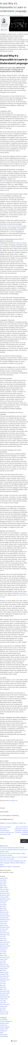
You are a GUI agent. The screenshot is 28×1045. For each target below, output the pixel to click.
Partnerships (3, 1034)
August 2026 (4, 878)
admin (21, 15)
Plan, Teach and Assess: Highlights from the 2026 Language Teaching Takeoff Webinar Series (13, 862)
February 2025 (4, 912)
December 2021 (4, 933)
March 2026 (3, 887)
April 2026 (3, 886)
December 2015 (4, 1004)
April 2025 (3, 908)
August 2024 (4, 921)
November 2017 (4, 976)
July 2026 (3, 880)
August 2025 (4, 901)
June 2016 (3, 1002)
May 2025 (3, 906)
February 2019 (4, 965)
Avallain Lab (22, 823)
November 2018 (4, 966)
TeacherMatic (4, 1036)
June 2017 (3, 983)
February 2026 (4, 889)
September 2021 (5, 934)
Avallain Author (4, 1023)
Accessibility (3, 1019)
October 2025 (4, 897)
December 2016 (4, 991)
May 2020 (3, 953)
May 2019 (3, 963)
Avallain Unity (4, 1029)
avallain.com (14, 800)
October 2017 (4, 978)
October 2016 (4, 995)
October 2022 (4, 929)
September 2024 (5, 919)
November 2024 (5, 916)
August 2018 (3, 968)
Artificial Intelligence (12, 823)
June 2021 (3, 938)
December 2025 (5, 893)
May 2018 (3, 970)
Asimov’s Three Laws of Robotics (11, 226)
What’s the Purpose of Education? (10, 866)
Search (2, 838)
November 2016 (4, 993)
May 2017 (3, 985)
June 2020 (3, 951)
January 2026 (4, 891)
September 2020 (5, 946)
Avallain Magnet (4, 1027)
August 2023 (4, 925)
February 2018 (4, 972)
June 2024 (3, 923)
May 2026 (3, 884)
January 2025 (4, 914)
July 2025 (3, 902)
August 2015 (3, 1006)
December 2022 (5, 927)
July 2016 (3, 1000)
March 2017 (3, 989)
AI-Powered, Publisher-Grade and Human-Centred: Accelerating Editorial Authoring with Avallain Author (13, 849)
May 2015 (3, 1010)
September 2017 (5, 980)
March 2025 (3, 910)
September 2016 (5, 997)
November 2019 (4, 957)
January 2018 (4, 974)
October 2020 (4, 944)
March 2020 (3, 955)
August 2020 (4, 948)
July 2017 (3, 982)
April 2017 (3, 987)
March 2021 (3, 940)
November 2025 (5, 895)
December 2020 (5, 942)
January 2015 (4, 1014)
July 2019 (3, 961)
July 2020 (3, 950)
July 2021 (3, 936)
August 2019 (3, 959)
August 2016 (3, 998)
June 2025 (3, 904)
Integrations (3, 1031)
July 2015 (3, 1008)
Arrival (4, 181)
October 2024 (4, 918)
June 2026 (3, 882)
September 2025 (5, 899)
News (1, 1032)
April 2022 (3, 931)
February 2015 (4, 1012)
